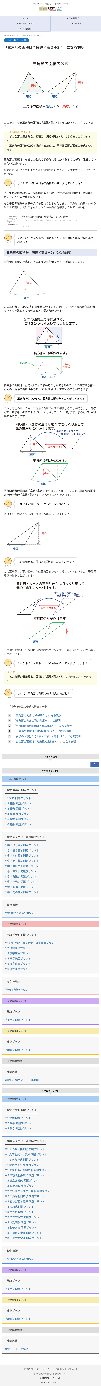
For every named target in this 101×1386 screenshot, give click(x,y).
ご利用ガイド (75, 23)
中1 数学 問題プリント (18, 1118)
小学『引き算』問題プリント (22, 850)
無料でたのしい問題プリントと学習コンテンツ (50, 1374)
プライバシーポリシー (45, 1369)
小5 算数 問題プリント (18, 819)
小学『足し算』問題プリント (22, 845)
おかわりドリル (50, 1377)
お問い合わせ (25, 29)
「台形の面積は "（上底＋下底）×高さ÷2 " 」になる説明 (47, 736)
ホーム (25, 18)
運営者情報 (60, 1369)
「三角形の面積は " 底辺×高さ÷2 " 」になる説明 (42, 731)
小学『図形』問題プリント (20, 886)
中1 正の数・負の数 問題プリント (25, 1149)
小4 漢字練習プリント (18, 958)
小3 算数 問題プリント (18, 808)
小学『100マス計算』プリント (23, 866)
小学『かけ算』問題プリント (22, 855)
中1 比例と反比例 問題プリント (23, 1164)
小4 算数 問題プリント (18, 813)
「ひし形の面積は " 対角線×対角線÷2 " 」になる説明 (44, 741)
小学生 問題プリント (75, 18)
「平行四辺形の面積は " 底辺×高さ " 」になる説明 (42, 725)
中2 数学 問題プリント (18, 1123)
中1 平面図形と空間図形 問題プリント (27, 1170)
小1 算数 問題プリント (18, 798)
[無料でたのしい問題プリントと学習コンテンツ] (50, 9)
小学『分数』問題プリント (20, 876)
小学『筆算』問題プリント (20, 871)
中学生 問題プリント (25, 23)
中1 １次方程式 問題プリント (22, 1159)
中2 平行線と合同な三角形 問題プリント (28, 1191)
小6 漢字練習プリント (18, 969)
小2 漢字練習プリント (18, 948)
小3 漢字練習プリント (18, 953)
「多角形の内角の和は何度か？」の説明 (37, 720)
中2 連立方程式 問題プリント (22, 1180)
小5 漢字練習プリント (18, 963)
